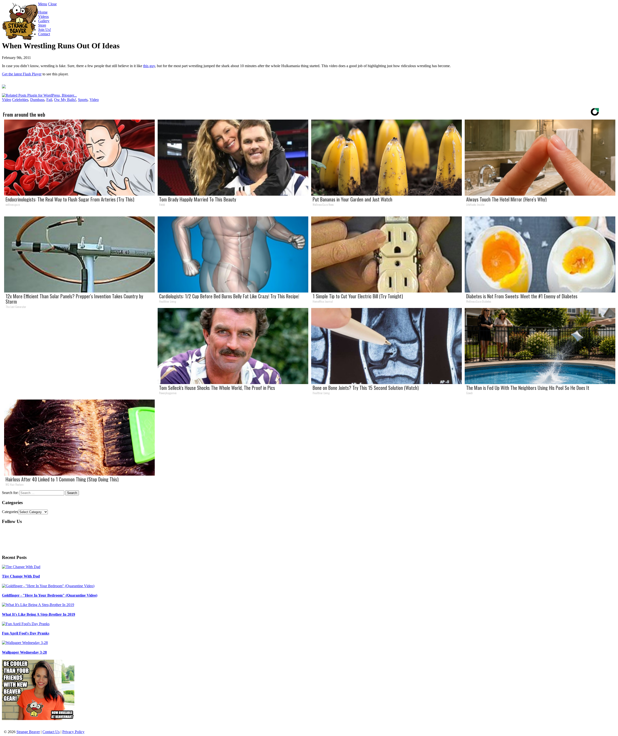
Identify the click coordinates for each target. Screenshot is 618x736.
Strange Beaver (28, 732)
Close (52, 4)
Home (43, 12)
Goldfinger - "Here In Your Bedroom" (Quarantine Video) (49, 595)
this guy (149, 66)
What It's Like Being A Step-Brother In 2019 (38, 614)
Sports (83, 100)
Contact (44, 34)
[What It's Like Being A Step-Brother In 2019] (38, 605)
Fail (49, 100)
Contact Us (51, 732)
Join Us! (44, 30)
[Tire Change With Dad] (21, 567)
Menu (42, 4)
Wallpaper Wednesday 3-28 (24, 652)
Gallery (43, 21)
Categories (10, 512)
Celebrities (20, 100)
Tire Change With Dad (21, 576)
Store (42, 25)
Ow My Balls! (65, 100)
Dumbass (37, 100)
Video (6, 100)
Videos (43, 16)
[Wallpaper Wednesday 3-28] (25, 643)
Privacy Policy (73, 732)
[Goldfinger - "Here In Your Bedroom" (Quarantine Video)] (48, 586)
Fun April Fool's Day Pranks (25, 633)
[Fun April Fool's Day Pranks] (25, 624)
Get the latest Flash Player (22, 74)
